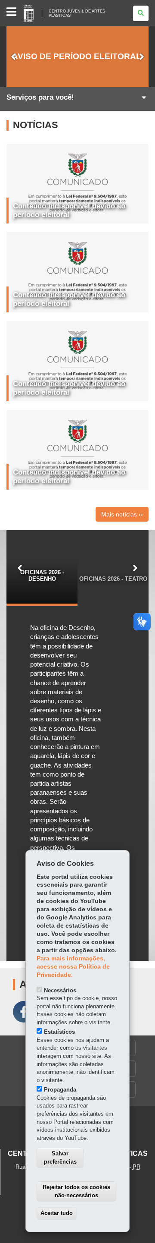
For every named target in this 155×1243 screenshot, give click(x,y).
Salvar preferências (60, 1157)
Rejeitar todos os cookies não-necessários (76, 1191)
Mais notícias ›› (122, 514)
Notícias (35, 125)
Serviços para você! (40, 97)
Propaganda (60, 1089)
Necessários (60, 990)
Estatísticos (59, 1032)
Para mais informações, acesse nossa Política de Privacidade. (73, 966)
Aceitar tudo (56, 1213)
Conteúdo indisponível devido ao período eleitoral (69, 210)
